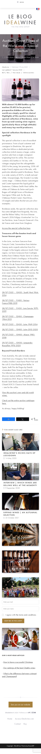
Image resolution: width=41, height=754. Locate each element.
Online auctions (28, 73)
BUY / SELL (6, 73)
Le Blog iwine (20, 19)
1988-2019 (12, 303)
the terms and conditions (26, 614)
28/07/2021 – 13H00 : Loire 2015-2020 (20, 329)
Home (9, 718)
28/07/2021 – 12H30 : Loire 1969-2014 (19, 324)
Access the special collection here (16, 228)
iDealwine (5, 67)
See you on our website (20, 704)
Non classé (16, 73)
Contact (17, 723)
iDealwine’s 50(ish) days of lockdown (19, 454)
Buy (25, 723)
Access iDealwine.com (24, 718)
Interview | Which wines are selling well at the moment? (20, 483)
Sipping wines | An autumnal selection (20, 513)
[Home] (3, 57)
